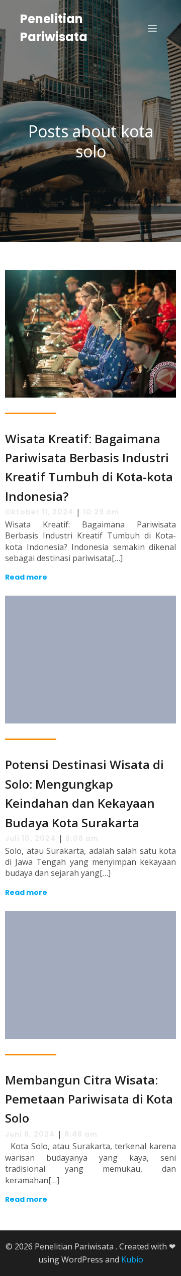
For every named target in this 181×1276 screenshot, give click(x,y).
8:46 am (81, 1134)
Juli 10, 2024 (30, 838)
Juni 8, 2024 (30, 1134)
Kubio (132, 1259)
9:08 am (82, 838)
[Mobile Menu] (152, 28)
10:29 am (101, 512)
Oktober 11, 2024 (39, 512)
